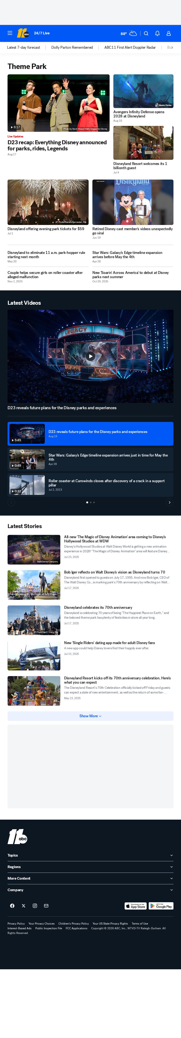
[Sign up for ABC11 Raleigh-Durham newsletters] (46, 906)
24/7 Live (42, 33)
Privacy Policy (16, 923)
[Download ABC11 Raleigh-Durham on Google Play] (161, 906)
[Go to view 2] (90, 502)
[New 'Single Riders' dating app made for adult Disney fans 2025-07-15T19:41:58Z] (34, 655)
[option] (29, 47)
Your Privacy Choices (42, 923)
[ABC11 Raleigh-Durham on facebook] (12, 906)
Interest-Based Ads (20, 928)
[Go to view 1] (87, 502)
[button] (10, 33)
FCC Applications (76, 928)
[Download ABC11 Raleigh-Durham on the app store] (135, 906)
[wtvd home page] (17, 836)
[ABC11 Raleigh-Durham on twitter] (23, 906)
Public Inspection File (48, 928)
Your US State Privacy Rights (110, 923)
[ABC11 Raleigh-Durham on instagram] (35, 906)
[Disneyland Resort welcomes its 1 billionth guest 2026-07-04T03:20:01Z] (143, 143)
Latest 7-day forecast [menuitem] (23, 47)
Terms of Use (140, 923)
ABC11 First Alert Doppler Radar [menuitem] (130, 47)
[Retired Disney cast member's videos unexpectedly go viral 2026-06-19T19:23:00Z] (132, 202)
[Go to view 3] (94, 502)
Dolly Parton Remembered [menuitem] (72, 47)
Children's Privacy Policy (73, 923)
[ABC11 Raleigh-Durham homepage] (23, 33)
